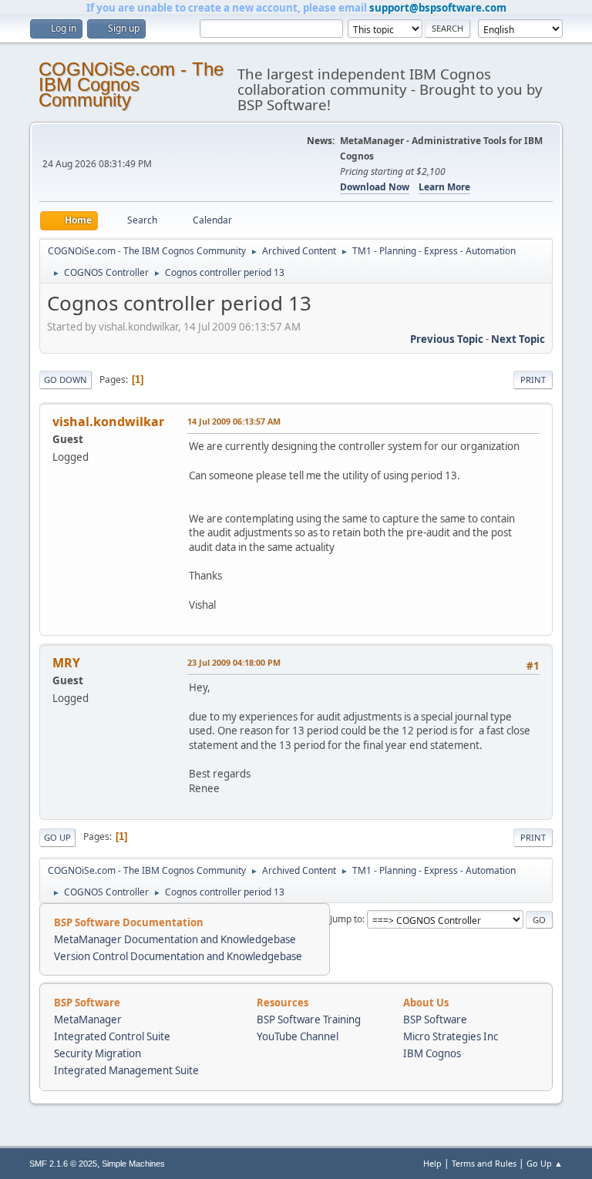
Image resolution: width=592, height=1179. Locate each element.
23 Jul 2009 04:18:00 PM (234, 662)
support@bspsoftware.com (437, 8)
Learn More (444, 186)
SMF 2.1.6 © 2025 (63, 1163)
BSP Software (435, 1019)
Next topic (518, 339)
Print (533, 379)
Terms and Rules (484, 1163)
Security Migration (97, 1053)
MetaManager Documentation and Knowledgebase (175, 939)
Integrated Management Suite (126, 1070)
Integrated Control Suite (112, 1036)
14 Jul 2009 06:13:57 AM (234, 421)
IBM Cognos (432, 1053)
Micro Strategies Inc (450, 1036)
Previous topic (446, 339)
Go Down (65, 379)
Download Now (374, 186)
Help (432, 1163)
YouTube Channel (297, 1036)
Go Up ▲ (544, 1163)
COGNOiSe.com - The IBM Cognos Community (131, 84)
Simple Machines (133, 1163)
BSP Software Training (309, 1019)
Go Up (57, 837)
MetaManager (88, 1019)
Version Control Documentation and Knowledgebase (178, 956)
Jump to (346, 918)
